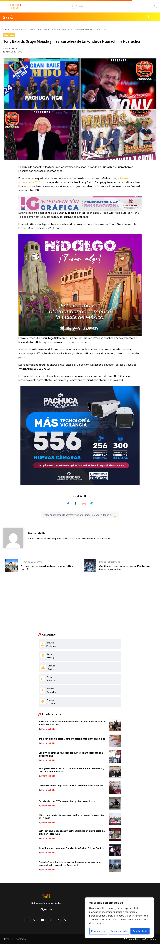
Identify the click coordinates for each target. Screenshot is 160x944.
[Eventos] (80, 679)
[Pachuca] (80, 644)
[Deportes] (80, 690)
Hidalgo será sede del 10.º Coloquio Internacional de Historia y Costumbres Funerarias (71, 770)
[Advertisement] (80, 605)
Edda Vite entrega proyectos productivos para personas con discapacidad (71, 754)
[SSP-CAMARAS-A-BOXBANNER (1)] (80, 435)
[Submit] (154, 6)
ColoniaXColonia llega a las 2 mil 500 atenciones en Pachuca (71, 785)
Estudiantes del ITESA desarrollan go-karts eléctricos (67, 801)
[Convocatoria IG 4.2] (79, 203)
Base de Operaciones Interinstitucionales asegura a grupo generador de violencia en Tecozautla (69, 864)
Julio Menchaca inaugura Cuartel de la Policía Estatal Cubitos (71, 848)
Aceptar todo (140, 930)
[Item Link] (115, 725)
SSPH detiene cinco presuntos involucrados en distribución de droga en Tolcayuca (72, 832)
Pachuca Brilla (10, 48)
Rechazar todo (119, 930)
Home (6, 29)
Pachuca (16, 29)
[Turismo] (80, 667)
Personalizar (98, 930)
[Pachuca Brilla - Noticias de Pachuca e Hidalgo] (15, 6)
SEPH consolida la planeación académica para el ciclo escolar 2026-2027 (71, 817)
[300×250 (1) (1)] (79, 284)
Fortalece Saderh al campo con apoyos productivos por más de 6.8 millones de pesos (72, 723)
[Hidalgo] (80, 656)
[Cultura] (80, 702)
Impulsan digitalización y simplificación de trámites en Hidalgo (72, 738)
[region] (119, 917)
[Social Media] (27, 920)
